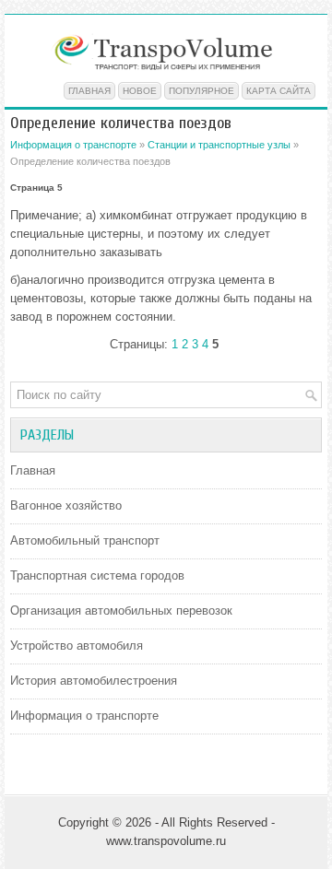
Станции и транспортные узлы (219, 144)
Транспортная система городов (97, 575)
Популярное (201, 91)
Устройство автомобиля (76, 645)
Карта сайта (278, 91)
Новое (140, 91)
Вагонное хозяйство (66, 505)
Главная (89, 91)
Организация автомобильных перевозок (121, 610)
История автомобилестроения (93, 680)
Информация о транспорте (73, 144)
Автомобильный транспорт (85, 540)
